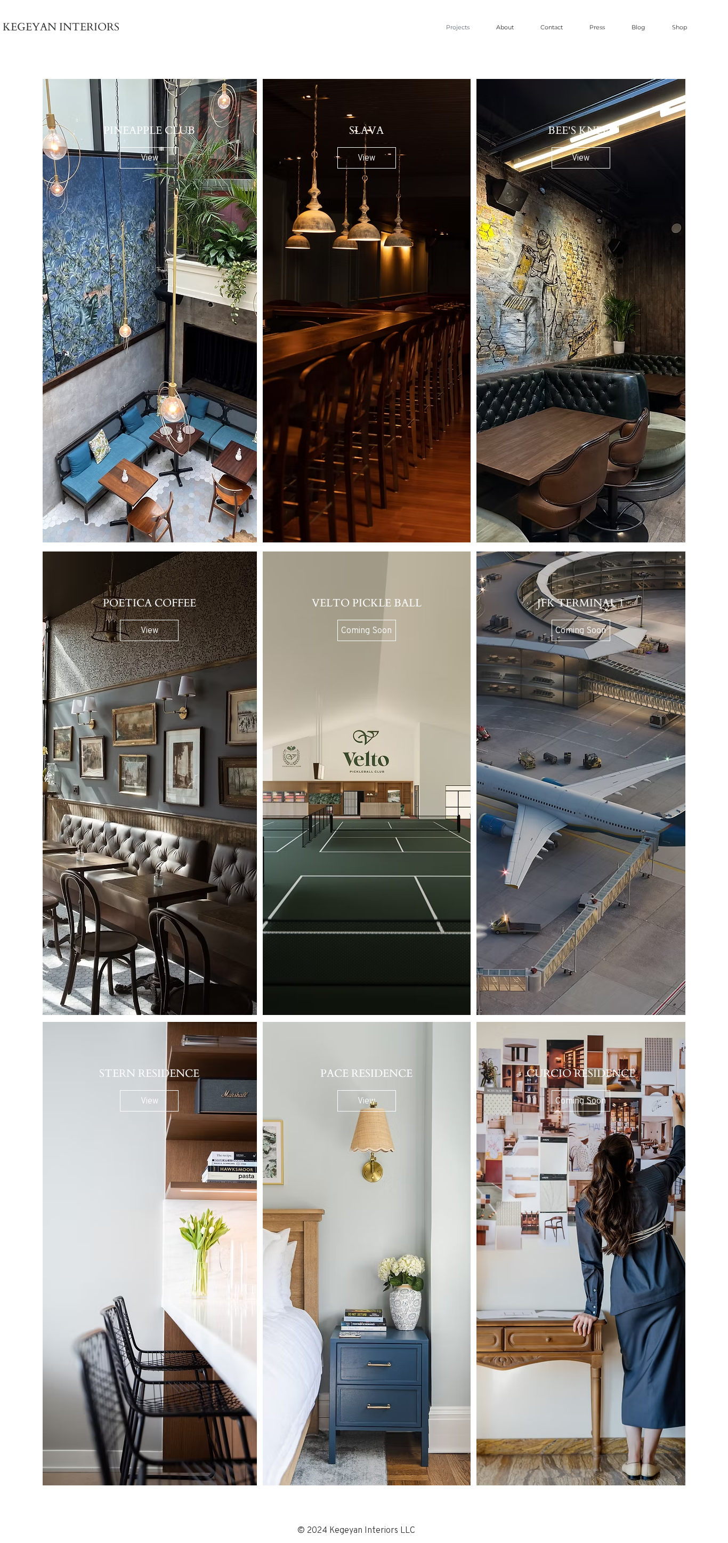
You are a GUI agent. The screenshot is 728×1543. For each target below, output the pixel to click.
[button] (366, 630)
